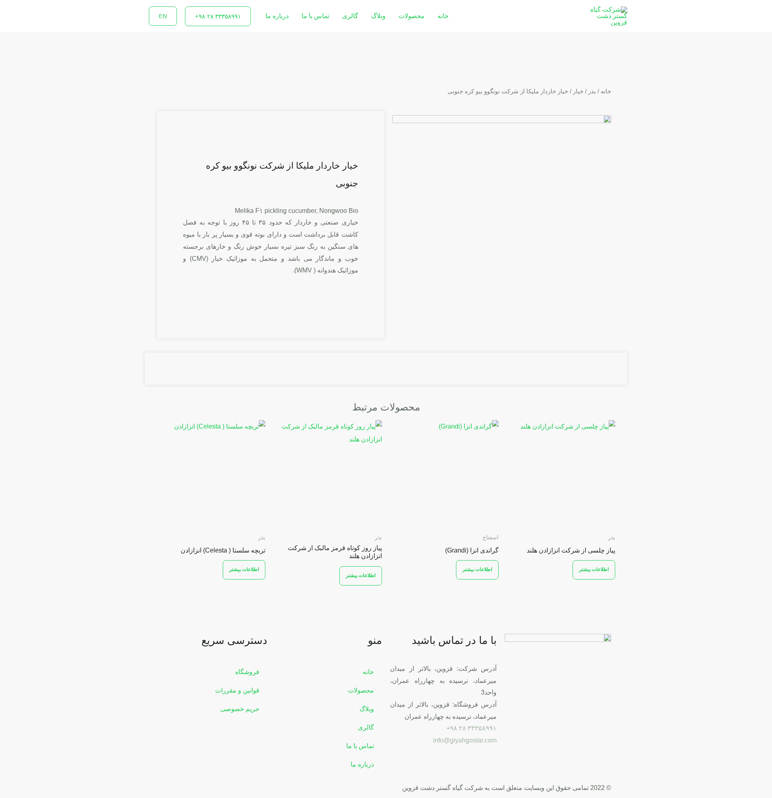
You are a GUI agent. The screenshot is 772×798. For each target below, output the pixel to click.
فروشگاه (247, 671)
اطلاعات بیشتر (594, 569)
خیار (578, 91)
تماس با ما (315, 15)
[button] (218, 16)
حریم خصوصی (239, 708)
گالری (350, 15)
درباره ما (277, 15)
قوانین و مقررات (237, 690)
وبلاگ (378, 15)
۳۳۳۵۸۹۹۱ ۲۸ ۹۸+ (471, 728)
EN (163, 16)
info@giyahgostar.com (465, 740)
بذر (592, 91)
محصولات (411, 15)
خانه (443, 15)
